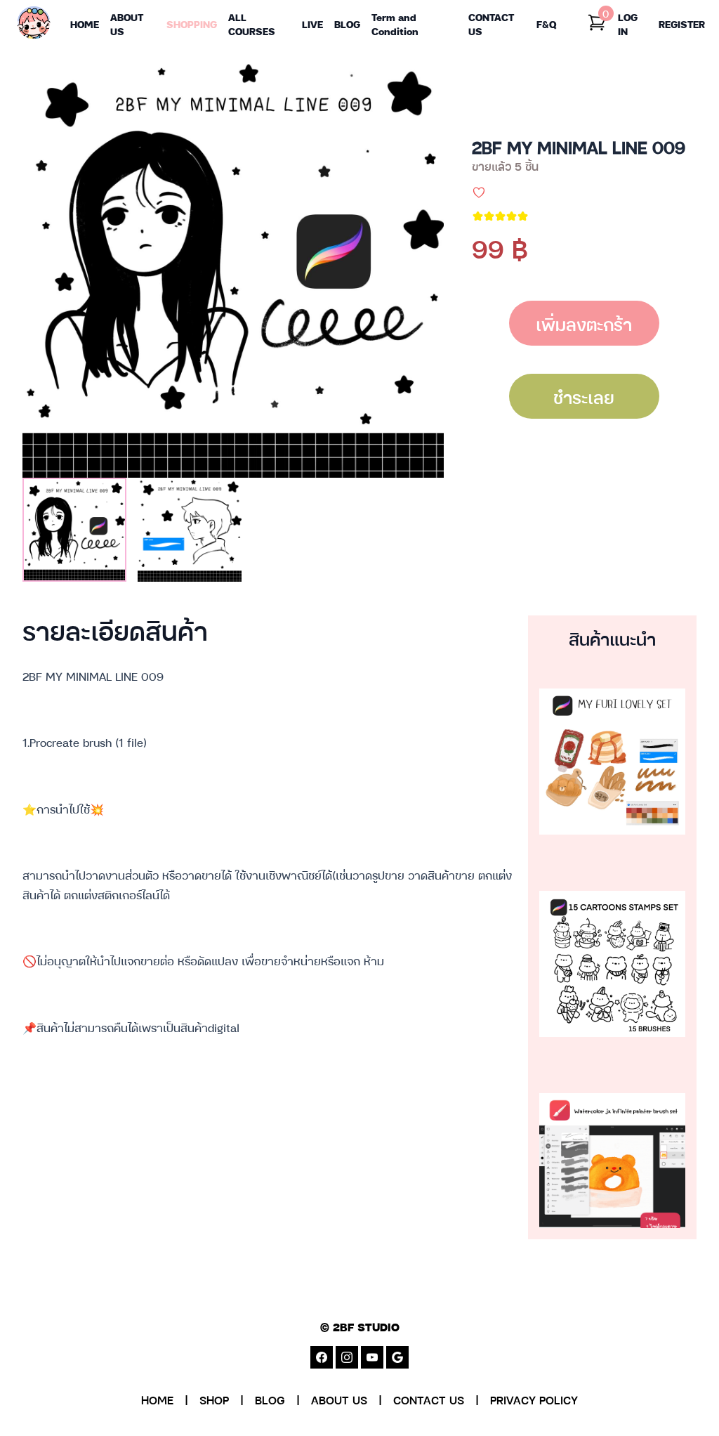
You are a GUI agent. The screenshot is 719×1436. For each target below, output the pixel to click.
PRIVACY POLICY (534, 1399)
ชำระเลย (583, 396)
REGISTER (682, 23)
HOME (157, 1399)
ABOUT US (339, 1399)
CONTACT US (428, 1399)
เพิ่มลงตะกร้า (584, 323)
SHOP (214, 1399)
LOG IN (628, 23)
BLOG (270, 1399)
